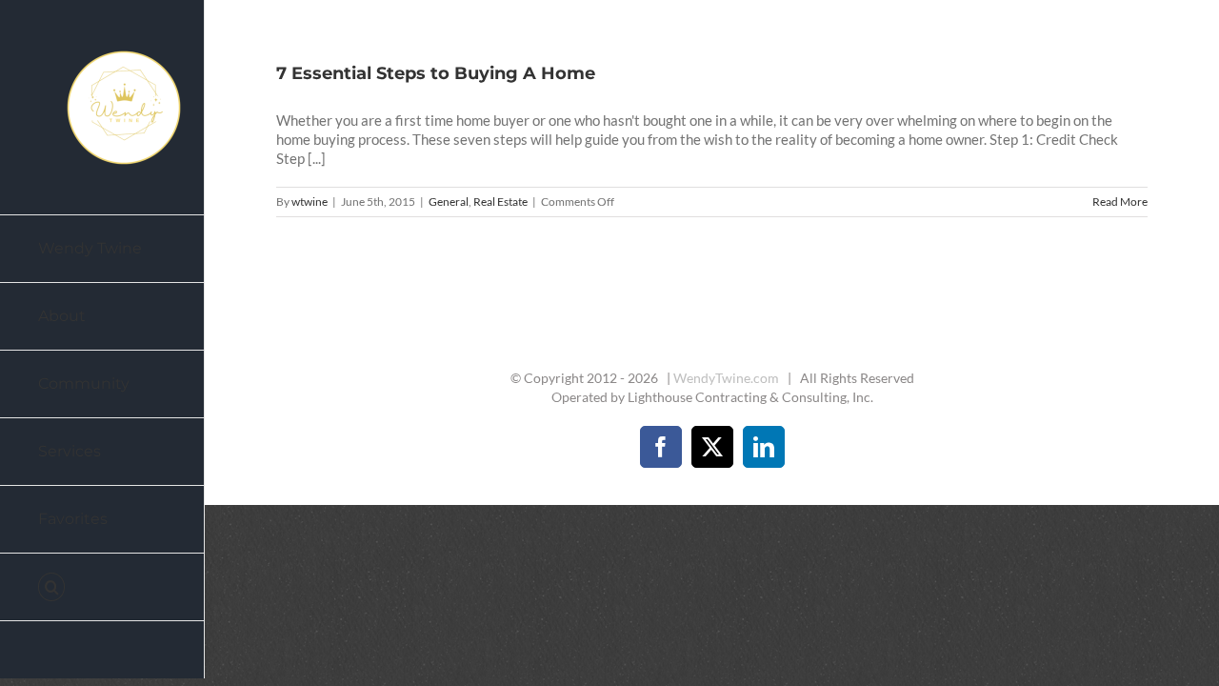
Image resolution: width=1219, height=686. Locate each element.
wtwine (309, 201)
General (449, 201)
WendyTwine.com (726, 378)
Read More (1120, 201)
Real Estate (500, 201)
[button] (102, 587)
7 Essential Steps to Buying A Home (435, 73)
